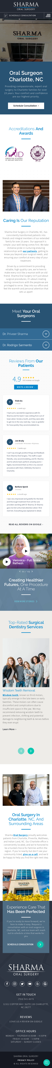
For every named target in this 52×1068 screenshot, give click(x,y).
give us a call (30, 854)
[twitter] (22, 983)
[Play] (7, 562)
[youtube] (29, 983)
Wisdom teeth (10, 695)
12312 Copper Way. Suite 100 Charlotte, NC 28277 (26, 1006)
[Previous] (20, 571)
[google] (45, 983)
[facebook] (7, 983)
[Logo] (26, 6)
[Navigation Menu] (48, 16)
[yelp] (37, 983)
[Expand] (46, 334)
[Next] (32, 571)
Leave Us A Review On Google (25, 1021)
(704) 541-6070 (26, 999)
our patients (30, 251)
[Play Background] (26, 551)
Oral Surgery (20, 835)
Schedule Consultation (25, 105)
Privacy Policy (26, 1060)
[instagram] (14, 983)
